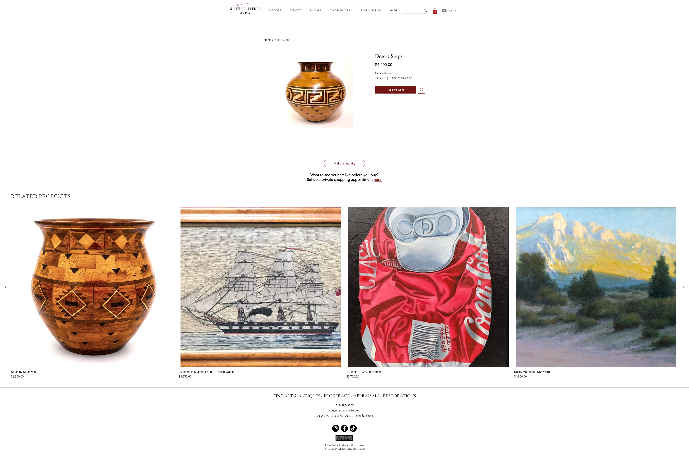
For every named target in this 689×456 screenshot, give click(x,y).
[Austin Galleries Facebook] (344, 428)
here (370, 415)
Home (267, 39)
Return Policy (331, 445)
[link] (435, 11)
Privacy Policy (348, 445)
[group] (344, 293)
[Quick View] (93, 287)
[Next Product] (683, 287)
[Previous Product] (6, 287)
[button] (344, 163)
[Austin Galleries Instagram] (335, 428)
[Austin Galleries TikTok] (353, 428)
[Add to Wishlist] (421, 90)
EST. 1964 (245, 12)
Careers (361, 445)
